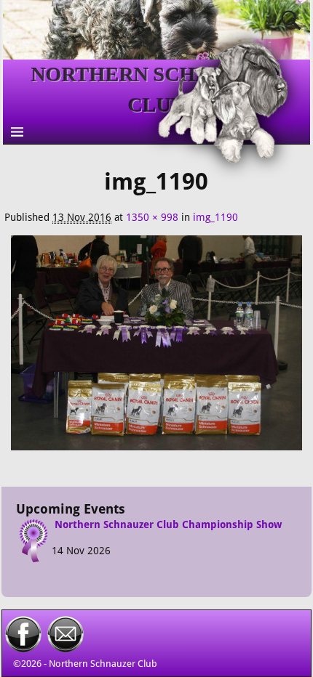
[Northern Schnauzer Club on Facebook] (23, 648)
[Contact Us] (65, 648)
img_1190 (215, 217)
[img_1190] (157, 350)
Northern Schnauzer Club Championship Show (168, 524)
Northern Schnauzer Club (103, 663)
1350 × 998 (152, 217)
